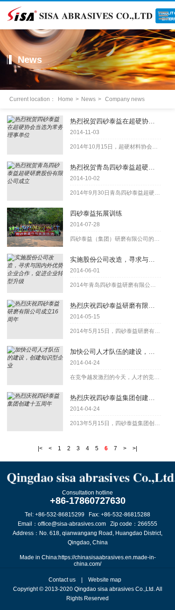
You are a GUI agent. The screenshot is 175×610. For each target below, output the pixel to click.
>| (135, 448)
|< (40, 448)
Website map (104, 579)
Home (65, 99)
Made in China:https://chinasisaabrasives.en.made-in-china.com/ (88, 560)
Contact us (62, 579)
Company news (125, 99)
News (88, 99)
